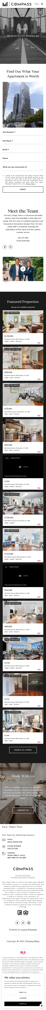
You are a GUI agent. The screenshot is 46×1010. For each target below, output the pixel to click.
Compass (16, 884)
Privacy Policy (30, 184)
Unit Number (8, 132)
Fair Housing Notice (23, 875)
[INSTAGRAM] (10, 247)
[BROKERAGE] (29, 923)
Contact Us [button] (23, 810)
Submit (23, 189)
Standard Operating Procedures (23, 877)
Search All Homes (23, 750)
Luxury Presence (29, 930)
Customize (23, 998)
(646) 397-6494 (12, 848)
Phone (5, 158)
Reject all (23, 992)
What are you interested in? (15, 167)
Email (5, 150)
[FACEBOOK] (5, 247)
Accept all (23, 1004)
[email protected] (23, 241)
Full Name (7, 141)
